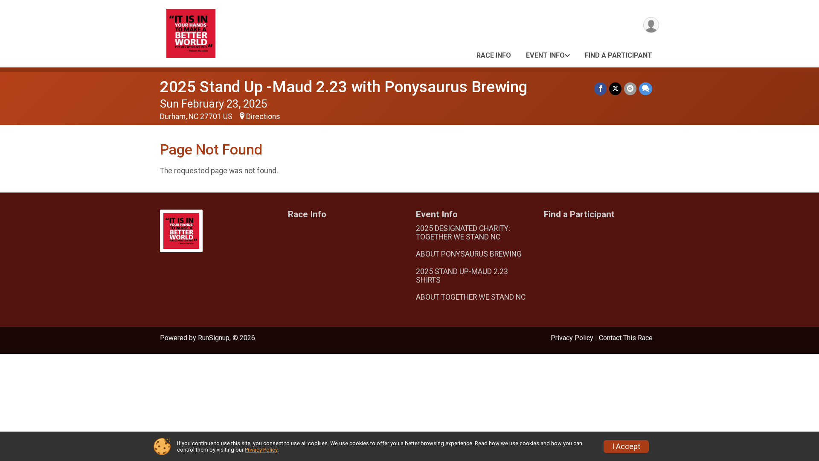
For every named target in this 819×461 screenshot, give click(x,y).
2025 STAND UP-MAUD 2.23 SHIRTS (462, 275)
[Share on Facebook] (600, 88)
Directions (263, 116)
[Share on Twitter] (615, 88)
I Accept (626, 446)
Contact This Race (626, 338)
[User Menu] (651, 25)
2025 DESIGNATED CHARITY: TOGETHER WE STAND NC (463, 232)
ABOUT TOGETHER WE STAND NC (471, 297)
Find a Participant (618, 55)
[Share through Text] (645, 88)
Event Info (545, 55)
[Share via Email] (630, 88)
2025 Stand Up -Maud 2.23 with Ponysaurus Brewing (343, 87)
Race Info (493, 55)
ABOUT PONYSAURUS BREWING (469, 254)
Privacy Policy (572, 338)
